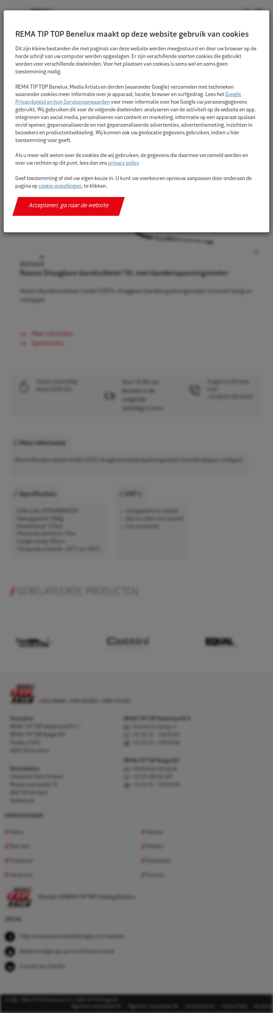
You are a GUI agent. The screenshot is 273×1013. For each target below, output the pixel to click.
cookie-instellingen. (61, 186)
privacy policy (123, 163)
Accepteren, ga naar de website (69, 206)
